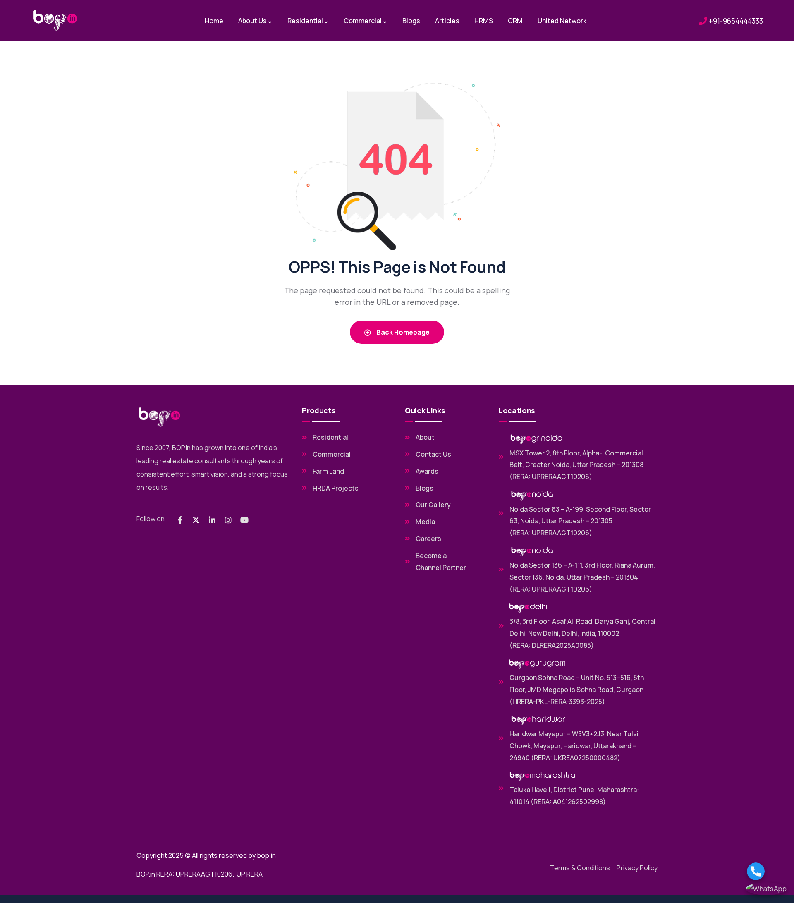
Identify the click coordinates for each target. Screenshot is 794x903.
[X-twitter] (196, 520)
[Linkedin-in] (212, 520)
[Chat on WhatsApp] (766, 889)
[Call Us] (766, 871)
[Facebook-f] (180, 520)
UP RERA (250, 874)
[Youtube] (244, 520)
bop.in (266, 855)
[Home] (55, 20)
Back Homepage (402, 332)
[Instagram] (228, 520)
